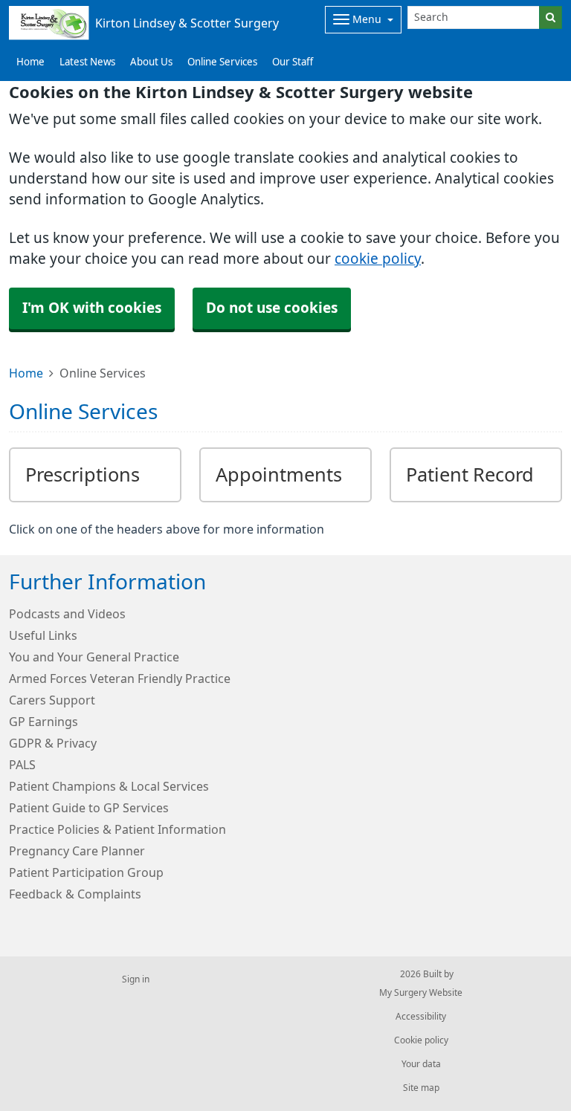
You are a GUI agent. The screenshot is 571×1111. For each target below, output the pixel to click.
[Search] (550, 17)
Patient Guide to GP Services (89, 808)
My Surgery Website (420, 992)
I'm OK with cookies (91, 308)
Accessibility (421, 1016)
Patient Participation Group (86, 872)
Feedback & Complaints (75, 894)
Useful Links (43, 635)
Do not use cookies (272, 308)
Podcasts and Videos (67, 614)
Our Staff (292, 62)
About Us (151, 62)
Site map (421, 1088)
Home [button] (30, 62)
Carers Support (52, 700)
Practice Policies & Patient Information (117, 829)
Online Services (222, 62)
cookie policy (378, 259)
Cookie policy (421, 1040)
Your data (421, 1064)
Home (26, 373)
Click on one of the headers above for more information (166, 529)
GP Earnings (43, 722)
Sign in (135, 979)
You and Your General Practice (94, 657)
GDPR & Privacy (53, 743)
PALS (22, 765)
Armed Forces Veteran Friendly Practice (119, 678)
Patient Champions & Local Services (109, 786)
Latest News (87, 62)
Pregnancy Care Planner (77, 851)
